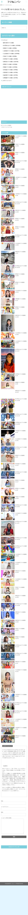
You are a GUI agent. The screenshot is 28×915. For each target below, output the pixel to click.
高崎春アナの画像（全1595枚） (10, 67)
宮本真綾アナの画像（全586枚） (10, 69)
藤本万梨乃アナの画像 (8, 42)
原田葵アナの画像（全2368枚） (10, 64)
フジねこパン (14, 1)
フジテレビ (4, 40)
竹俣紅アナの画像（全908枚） (10, 56)
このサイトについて (7, 80)
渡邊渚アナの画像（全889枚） (10, 48)
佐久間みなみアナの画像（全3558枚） (12, 45)
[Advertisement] (14, 103)
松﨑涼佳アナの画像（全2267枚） (11, 61)
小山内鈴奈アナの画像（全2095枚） (11, 53)
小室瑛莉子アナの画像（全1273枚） (11, 50)
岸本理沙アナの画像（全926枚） (10, 59)
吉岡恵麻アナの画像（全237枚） (10, 77)
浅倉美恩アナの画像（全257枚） (10, 75)
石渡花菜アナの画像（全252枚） (10, 72)
